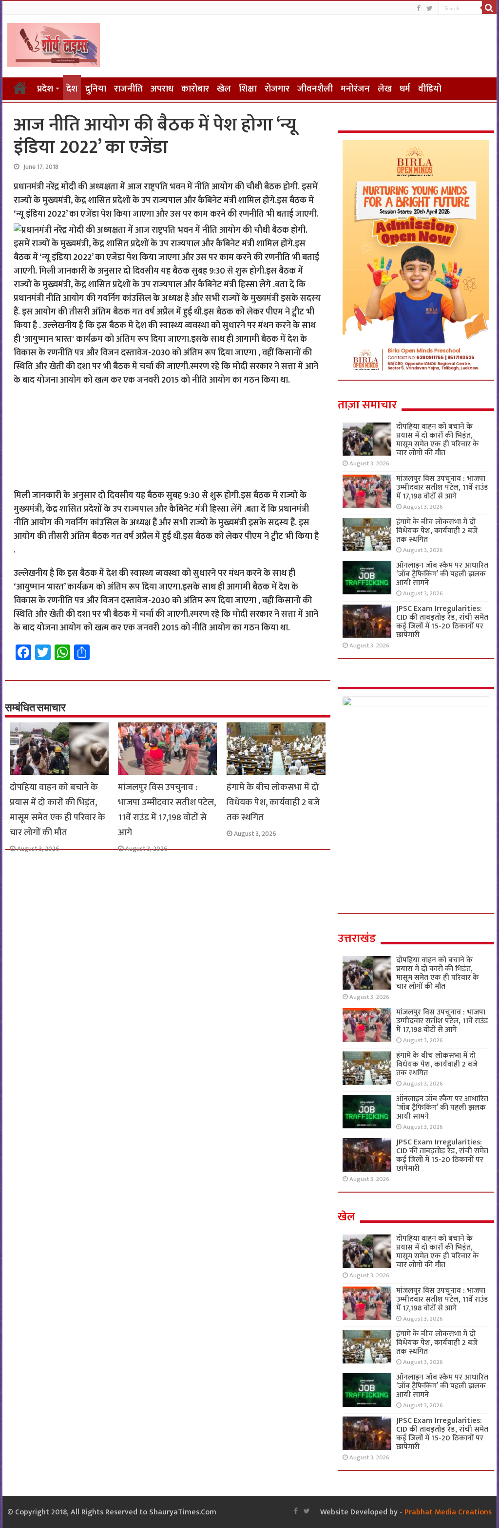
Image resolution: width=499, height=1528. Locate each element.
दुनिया (95, 88)
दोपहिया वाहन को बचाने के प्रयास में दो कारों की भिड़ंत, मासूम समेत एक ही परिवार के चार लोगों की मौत (57, 810)
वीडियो (429, 88)
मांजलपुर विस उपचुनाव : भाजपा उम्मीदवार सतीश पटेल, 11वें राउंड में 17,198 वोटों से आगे (167, 810)
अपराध (162, 88)
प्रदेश (45, 88)
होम (20, 87)
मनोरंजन (355, 88)
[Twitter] (429, 8)
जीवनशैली (315, 88)
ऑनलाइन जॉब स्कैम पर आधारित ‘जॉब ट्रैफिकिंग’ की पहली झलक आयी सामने (442, 574)
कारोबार (195, 88)
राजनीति (128, 88)
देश (71, 88)
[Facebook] (418, 8)
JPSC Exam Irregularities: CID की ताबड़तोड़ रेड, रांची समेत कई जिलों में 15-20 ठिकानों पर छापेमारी (442, 622)
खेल (224, 88)
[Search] (489, 8)
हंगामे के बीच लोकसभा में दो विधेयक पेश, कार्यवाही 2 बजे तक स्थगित (273, 802)
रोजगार (277, 88)
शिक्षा (248, 88)
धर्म (405, 88)
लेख (385, 88)
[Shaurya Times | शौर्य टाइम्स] (53, 43)
